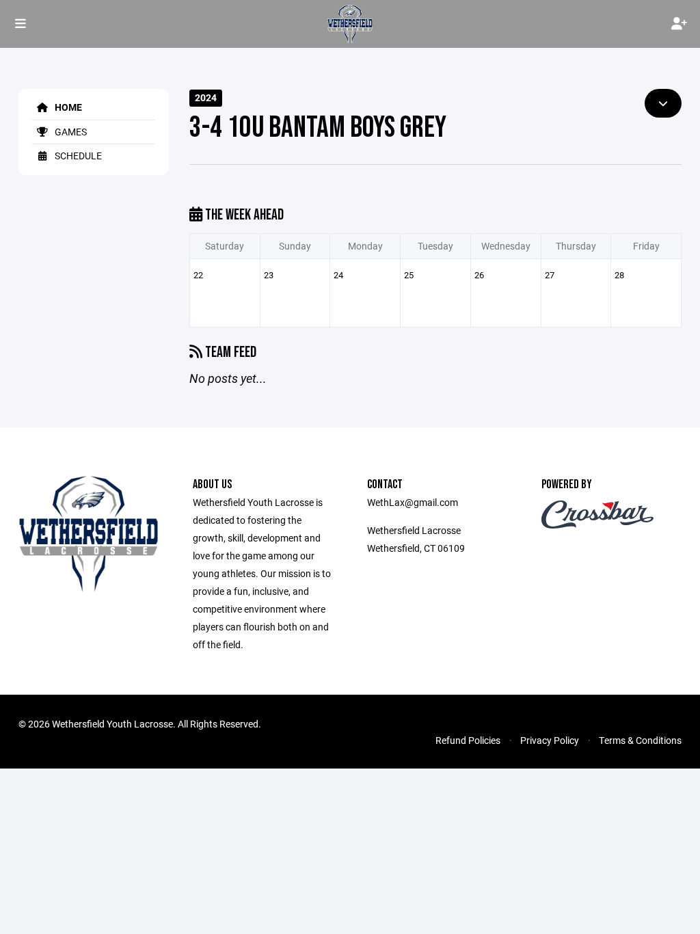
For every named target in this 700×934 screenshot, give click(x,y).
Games (70, 131)
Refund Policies (467, 740)
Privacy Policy (549, 740)
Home (67, 107)
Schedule (77, 155)
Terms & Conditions (640, 740)
